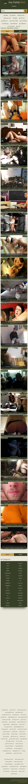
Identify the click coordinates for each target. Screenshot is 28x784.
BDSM (7, 570)
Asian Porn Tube (14, 768)
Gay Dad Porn (3, 717)
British (20, 573)
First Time (20, 583)
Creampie (20, 575)
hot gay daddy (11, 26)
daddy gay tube (20, 15)
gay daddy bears (8, 748)
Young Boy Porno (6, 731)
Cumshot (8, 578)
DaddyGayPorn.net (16, 750)
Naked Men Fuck (22, 734)
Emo (8, 588)
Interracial (20, 595)
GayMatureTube (14, 724)
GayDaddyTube (9, 753)
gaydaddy (6, 15)
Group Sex (8, 598)
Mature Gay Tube (12, 722)
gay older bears (13, 729)
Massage (20, 598)
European (8, 590)
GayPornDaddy (6, 724)
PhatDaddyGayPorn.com (19, 726)
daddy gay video (7, 18)
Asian (8, 568)
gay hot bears (15, 731)
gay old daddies (23, 20)
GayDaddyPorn (5, 710)
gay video (18, 26)
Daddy (7, 580)
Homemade (20, 593)
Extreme (20, 578)
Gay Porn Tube (14, 771)
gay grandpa (13, 15)
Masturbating (20, 600)
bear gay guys (6, 736)
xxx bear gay (23, 714)
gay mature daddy (13, 20)
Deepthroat (7, 583)
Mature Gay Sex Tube (6, 719)
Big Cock (20, 563)
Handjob (7, 603)
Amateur (7, 563)
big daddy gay (5, 23)
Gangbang (8, 593)
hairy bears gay (4, 738)
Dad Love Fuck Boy (19, 743)
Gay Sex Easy (23, 719)
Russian (20, 605)
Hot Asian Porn (22, 768)
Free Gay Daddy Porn (9, 746)
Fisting (20, 585)
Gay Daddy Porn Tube (9, 712)
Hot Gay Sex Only (15, 719)
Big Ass (7, 575)
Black (20, 565)
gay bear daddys (6, 734)
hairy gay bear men (8, 726)
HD (7, 600)
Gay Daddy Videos (19, 712)
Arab (8, 565)
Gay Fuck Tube (4, 722)
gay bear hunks (14, 734)
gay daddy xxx (4, 20)
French (20, 590)
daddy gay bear (5, 729)
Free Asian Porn (6, 771)
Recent (20, 31)
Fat (20, 580)
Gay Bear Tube (13, 710)
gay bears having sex (9, 743)
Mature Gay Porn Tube (21, 710)
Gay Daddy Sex (6, 768)
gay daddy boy (22, 23)
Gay (7, 595)
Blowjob (20, 568)
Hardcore (8, 605)
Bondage (20, 570)
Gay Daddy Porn (15, 714)
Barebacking (7, 573)
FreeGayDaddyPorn (19, 746)
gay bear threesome (18, 753)
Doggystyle (7, 585)
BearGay (23, 750)
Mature (20, 603)
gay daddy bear (13, 23)
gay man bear (22, 724)
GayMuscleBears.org (21, 722)
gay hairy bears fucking (14, 738)
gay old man (22, 18)
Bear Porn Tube (19, 741)
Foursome (20, 588)
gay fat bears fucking (22, 729)
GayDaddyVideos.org (12, 717)
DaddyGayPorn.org (7, 750)
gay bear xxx (22, 736)
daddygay (15, 18)
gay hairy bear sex (14, 736)
